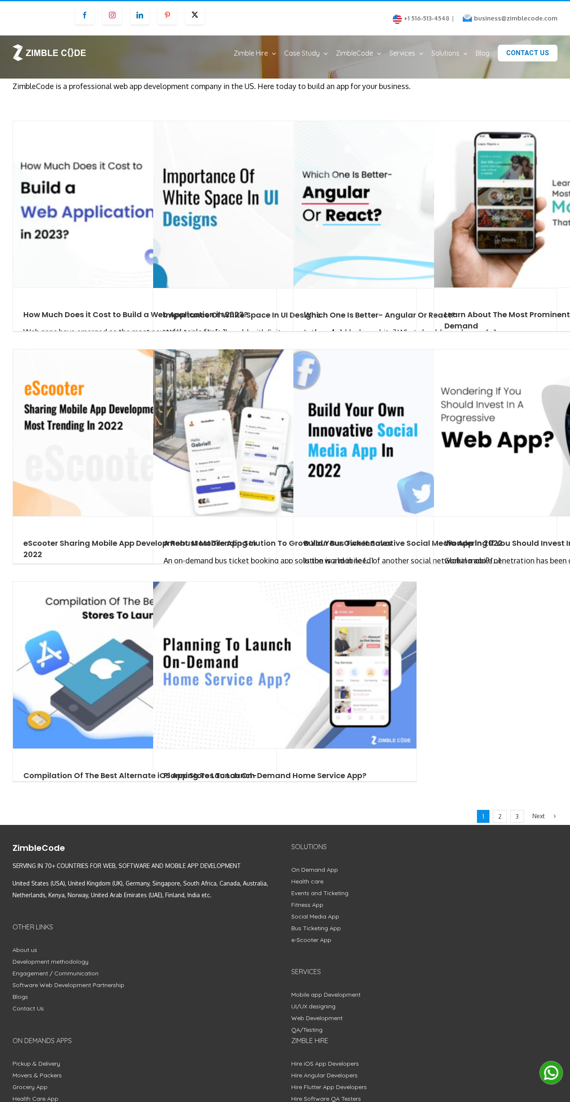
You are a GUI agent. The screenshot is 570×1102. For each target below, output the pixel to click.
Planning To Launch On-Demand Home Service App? (265, 775)
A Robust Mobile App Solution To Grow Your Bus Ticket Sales (277, 543)
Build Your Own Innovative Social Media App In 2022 (403, 543)
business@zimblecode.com (515, 18)
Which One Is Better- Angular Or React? (379, 315)
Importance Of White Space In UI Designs (242, 315)
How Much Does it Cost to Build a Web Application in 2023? (135, 314)
